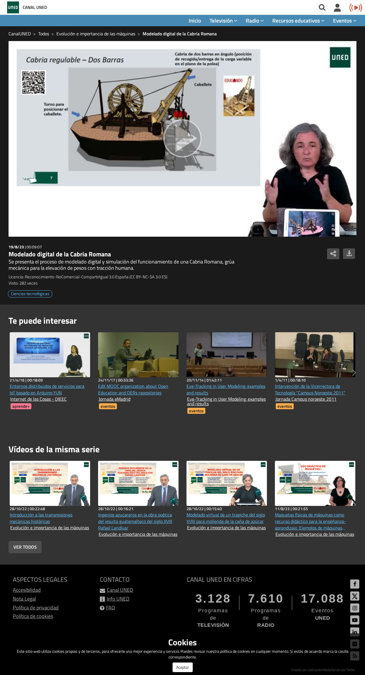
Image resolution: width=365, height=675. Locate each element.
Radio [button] (253, 20)
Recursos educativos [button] (296, 20)
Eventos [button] (343, 20)
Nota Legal (24, 599)
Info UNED (118, 599)
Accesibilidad (27, 590)
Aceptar (182, 667)
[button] (354, 372)
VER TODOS (25, 547)
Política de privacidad (36, 607)
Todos (43, 33)
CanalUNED (20, 33)
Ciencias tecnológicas (30, 293)
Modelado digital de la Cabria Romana (180, 33)
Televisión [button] (222, 20)
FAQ (110, 607)
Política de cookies (33, 616)
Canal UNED (120, 590)
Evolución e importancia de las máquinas (95, 33)
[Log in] (337, 8)
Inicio (195, 20)
